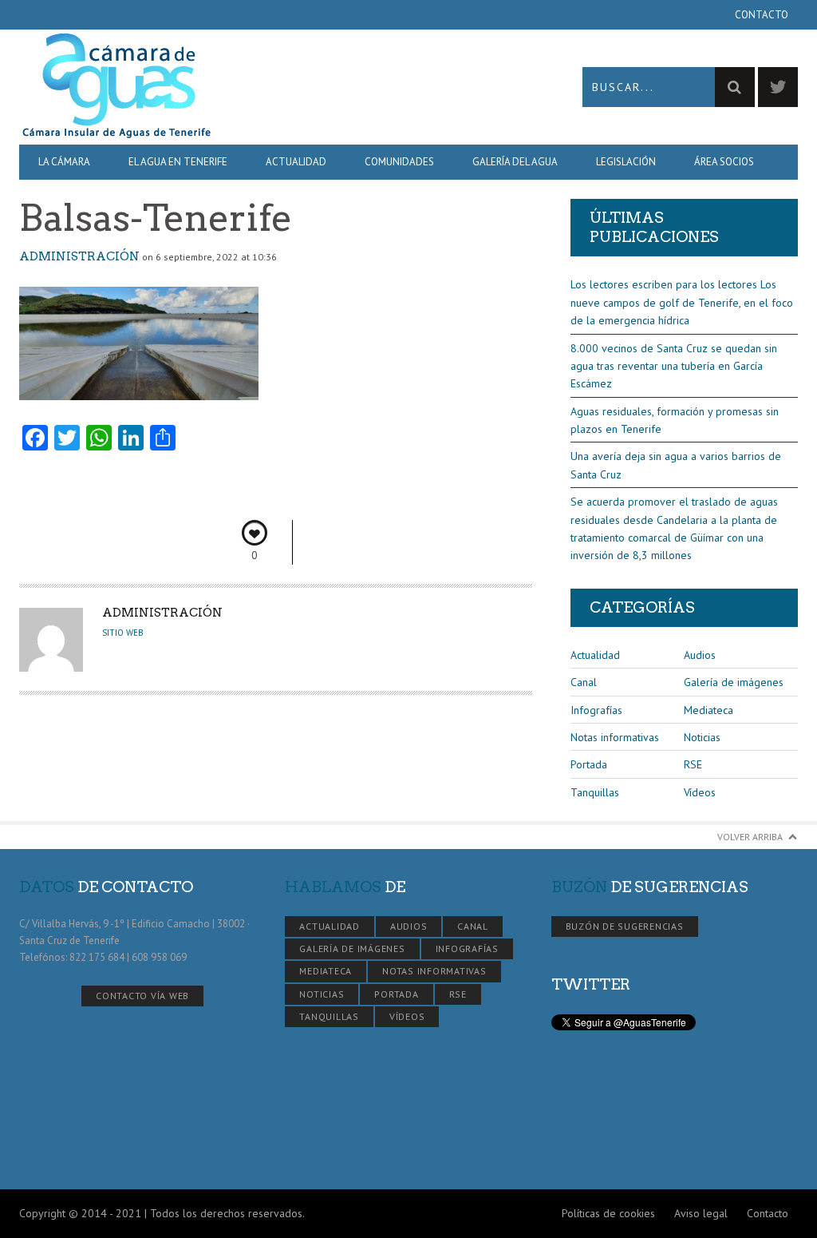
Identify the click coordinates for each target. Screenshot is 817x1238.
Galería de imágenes (733, 682)
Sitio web (123, 632)
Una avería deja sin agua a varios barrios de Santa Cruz (675, 465)
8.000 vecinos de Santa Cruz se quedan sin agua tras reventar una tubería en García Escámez (673, 366)
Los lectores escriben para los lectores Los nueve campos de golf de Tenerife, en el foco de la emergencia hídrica (681, 302)
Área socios (724, 162)
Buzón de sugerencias (625, 926)
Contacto (761, 15)
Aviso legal (701, 1213)
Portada (588, 764)
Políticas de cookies (608, 1213)
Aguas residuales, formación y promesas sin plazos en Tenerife (674, 420)
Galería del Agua (515, 162)
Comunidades (399, 162)
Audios (700, 655)
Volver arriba (750, 837)
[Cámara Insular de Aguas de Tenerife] (213, 87)
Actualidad (296, 162)
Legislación (626, 162)
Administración (79, 256)
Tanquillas (594, 792)
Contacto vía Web (142, 996)
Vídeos (700, 792)
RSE (693, 764)
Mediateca (708, 710)
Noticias (702, 737)
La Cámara (64, 162)
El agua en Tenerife (177, 162)
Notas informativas (614, 737)
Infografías (596, 710)
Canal (583, 682)
